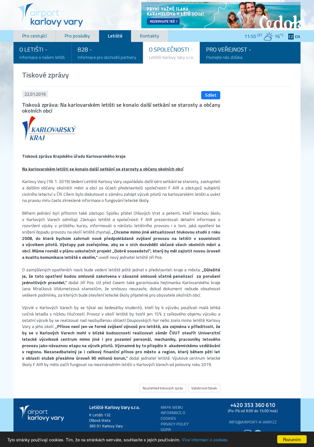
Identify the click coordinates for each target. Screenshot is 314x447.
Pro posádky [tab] (77, 35)
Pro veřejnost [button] (227, 53)
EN (297, 36)
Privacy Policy (175, 424)
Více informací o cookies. (205, 439)
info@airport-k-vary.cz (253, 422)
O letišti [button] (42, 53)
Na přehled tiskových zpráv (163, 388)
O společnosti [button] (171, 53)
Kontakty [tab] (149, 35)
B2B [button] (107, 53)
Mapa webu (172, 407)
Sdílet (210, 95)
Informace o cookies (173, 415)
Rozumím (292, 439)
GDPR (166, 430)
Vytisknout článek (204, 388)
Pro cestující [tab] (34, 35)
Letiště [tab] (115, 35)
